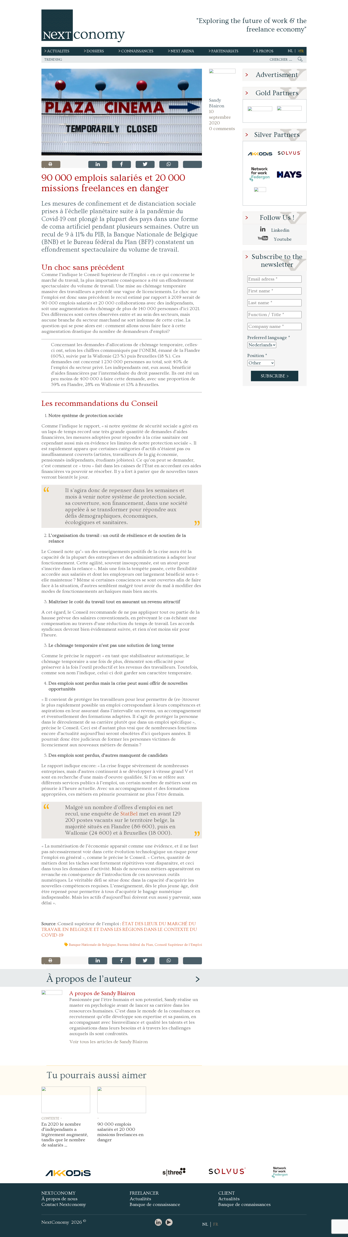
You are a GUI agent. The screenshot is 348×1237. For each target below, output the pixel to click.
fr (301, 51)
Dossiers (95, 51)
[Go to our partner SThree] (289, 112)
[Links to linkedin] (159, 1223)
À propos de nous (59, 1198)
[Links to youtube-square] (170, 1223)
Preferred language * (268, 337)
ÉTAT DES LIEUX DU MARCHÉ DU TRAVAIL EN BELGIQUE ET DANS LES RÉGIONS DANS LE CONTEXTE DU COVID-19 (119, 929)
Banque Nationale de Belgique (92, 945)
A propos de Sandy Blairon (102, 993)
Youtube (282, 239)
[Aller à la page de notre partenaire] (68, 1172)
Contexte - (51, 1118)
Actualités (140, 1198)
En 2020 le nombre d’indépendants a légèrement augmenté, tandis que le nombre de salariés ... (64, 1135)
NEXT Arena (182, 51)
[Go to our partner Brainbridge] (260, 112)
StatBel (129, 814)
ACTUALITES (58, 51)
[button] (121, 112)
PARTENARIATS (224, 51)
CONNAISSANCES (137, 51)
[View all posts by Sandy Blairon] (222, 82)
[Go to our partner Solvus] (289, 154)
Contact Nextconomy (63, 1204)
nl (290, 51)
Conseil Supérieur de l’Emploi (178, 945)
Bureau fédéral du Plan (135, 945)
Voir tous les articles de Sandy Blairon (108, 1041)
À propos (264, 51)
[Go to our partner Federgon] (260, 174)
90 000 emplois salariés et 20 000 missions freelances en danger (120, 1132)
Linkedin (279, 230)
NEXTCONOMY (58, 1193)
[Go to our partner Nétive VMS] (260, 195)
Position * (257, 355)
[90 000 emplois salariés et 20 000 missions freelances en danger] (121, 1100)
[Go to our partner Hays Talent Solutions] (289, 174)
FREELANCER (144, 1193)
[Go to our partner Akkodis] (260, 154)
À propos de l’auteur (89, 979)
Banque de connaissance (155, 1204)
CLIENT (226, 1193)
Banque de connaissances (244, 1204)
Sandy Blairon (216, 103)
